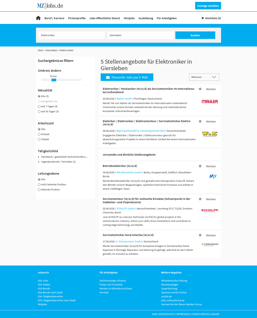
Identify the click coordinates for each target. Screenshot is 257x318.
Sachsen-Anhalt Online (174, 292)
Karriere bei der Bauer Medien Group (181, 304)
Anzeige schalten (208, 6)
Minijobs (129, 18)
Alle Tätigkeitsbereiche (50, 296)
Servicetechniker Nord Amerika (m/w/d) (128, 235)
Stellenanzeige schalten (113, 280)
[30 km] (53, 79)
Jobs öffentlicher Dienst (104, 18)
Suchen (195, 35)
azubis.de (166, 296)
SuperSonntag (169, 288)
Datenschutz (166, 314)
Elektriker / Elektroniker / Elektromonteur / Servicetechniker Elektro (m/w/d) (146, 122)
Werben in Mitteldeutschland (116, 288)
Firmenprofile (77, 18)
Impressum (183, 314)
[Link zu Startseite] (51, 5)
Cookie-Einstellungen (205, 314)
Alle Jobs (43, 280)
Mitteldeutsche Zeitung (174, 280)
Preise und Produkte (111, 284)
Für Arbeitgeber (167, 18)
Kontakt (104, 292)
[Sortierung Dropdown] (215, 77)
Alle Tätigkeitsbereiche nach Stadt (57, 300)
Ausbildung (145, 18)
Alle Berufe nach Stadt (50, 292)
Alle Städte (44, 284)
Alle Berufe (44, 288)
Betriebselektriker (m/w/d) (120, 166)
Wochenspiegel (169, 284)
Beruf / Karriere (54, 18)
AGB (154, 314)
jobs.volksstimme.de (172, 300)
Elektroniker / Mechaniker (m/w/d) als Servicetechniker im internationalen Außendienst (149, 90)
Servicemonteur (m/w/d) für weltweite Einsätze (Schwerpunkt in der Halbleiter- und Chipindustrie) (146, 200)
